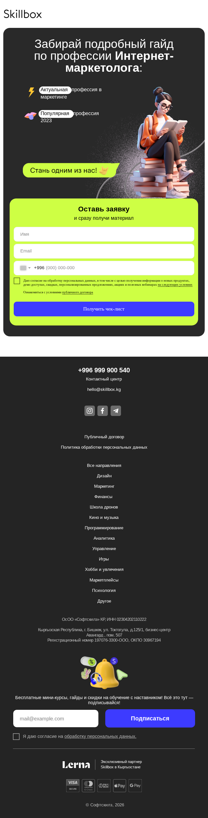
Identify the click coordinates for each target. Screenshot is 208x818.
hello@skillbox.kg (104, 389)
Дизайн (104, 476)
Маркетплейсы (104, 580)
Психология (104, 590)
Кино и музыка (103, 517)
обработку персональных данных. (100, 736)
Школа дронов (104, 507)
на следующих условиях (175, 284)
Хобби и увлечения (104, 569)
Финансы (103, 496)
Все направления (104, 465)
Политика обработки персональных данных (104, 447)
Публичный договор (104, 436)
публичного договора (77, 292)
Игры (104, 559)
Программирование (104, 527)
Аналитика (104, 538)
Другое (104, 601)
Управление (104, 548)
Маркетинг (104, 486)
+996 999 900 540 (104, 370)
